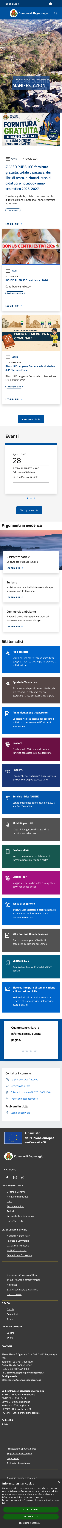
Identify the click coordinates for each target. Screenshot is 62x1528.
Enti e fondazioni (15, 1206)
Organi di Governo (16, 1192)
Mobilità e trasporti (16, 1250)
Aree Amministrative (17, 1196)
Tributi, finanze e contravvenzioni (24, 1280)
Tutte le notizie (29, 419)
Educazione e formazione (19, 1255)
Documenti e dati (15, 1221)
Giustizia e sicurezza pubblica (22, 1275)
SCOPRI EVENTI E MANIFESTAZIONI (31, 83)
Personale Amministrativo (20, 1216)
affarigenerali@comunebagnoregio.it (21, 1380)
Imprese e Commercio (18, 1241)
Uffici (9, 1201)
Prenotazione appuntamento (21, 1448)
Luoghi (10, 1333)
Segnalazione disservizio (19, 1453)
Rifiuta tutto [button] (31, 1516)
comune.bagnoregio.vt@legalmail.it (25, 1372)
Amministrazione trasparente (22, 1478)
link (3, 1503)
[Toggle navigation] (6, 13)
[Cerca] (55, 13)
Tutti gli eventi (27, 510)
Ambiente (12, 1284)
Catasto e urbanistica (18, 1245)
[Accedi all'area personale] (50, 3)
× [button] (58, 1482)
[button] (31, 1523)
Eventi (10, 1337)
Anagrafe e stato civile (18, 1236)
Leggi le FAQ (13, 1458)
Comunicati (13, 1314)
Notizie (15, 356)
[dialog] (31, 1503)
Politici (10, 1211)
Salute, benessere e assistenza (22, 1289)
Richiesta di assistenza (18, 1463)
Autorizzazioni (14, 1294)
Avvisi (14, 158)
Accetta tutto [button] (31, 1509)
